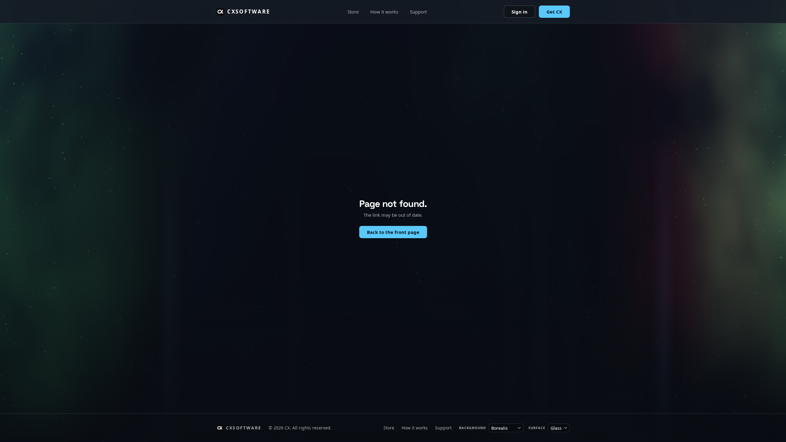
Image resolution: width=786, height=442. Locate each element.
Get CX (554, 12)
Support (418, 12)
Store (353, 12)
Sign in (519, 12)
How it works (384, 12)
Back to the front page (393, 232)
